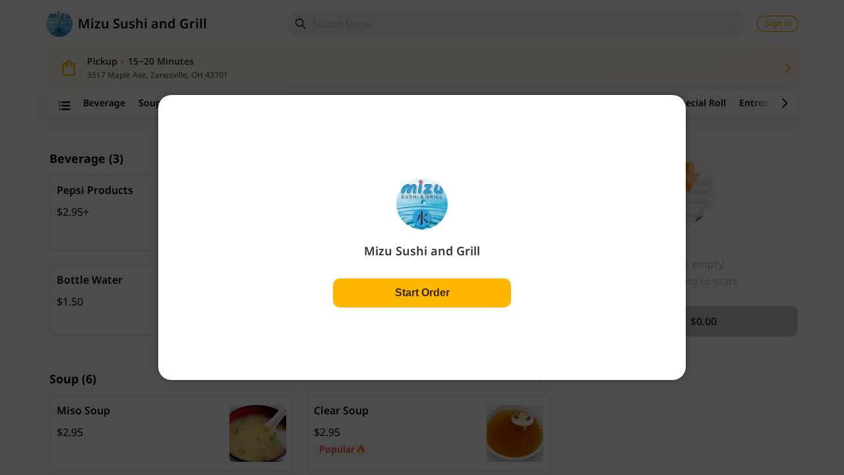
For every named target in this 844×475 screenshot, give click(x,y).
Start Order (422, 292)
